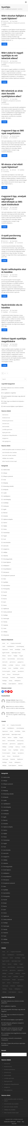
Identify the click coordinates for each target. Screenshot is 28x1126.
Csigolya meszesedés (16, 643)
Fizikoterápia (6, 532)
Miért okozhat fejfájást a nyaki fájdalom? (13, 17)
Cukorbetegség (7, 499)
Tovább (4, 44)
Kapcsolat (14, 1123)
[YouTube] (11, 691)
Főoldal (18, 1121)
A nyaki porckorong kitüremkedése (11, 237)
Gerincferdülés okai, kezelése (9, 452)
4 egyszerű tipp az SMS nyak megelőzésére (12, 132)
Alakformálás (6, 469)
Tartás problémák (7, 612)
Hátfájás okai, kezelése (7, 458)
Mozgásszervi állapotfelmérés (9, 435)
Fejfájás (5, 23)
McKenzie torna (6, 417)
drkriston (14, 170)
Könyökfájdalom (7, 569)
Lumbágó (10, 665)
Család (4, 493)
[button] (26, 2)
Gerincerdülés (5, 426)
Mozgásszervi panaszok (11, 9)
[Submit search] (25, 379)
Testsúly (5, 622)
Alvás (4, 479)
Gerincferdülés (6, 542)
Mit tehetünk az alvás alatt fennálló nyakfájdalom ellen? (12, 93)
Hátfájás (5, 552)
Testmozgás (6, 618)
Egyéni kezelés (5, 652)
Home (2, 9)
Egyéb (4, 509)
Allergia (5, 473)
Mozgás (4, 668)
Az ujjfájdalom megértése (9, 393)
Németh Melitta (15, 136)
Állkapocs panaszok (8, 476)
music (9, 668)
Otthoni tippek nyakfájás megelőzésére (13, 340)
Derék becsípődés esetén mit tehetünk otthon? (13, 449)
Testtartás (5, 625)
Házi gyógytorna (6, 441)
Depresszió (5, 649)
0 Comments (6, 26)
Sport (4, 602)
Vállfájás (5, 631)
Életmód (5, 512)
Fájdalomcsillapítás (8, 519)
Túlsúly (10, 680)
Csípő (3, 646)
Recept (5, 595)
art (7, 643)
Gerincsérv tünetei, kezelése (9, 455)
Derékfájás (5, 502)
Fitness (5, 529)
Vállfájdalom (17, 680)
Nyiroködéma (6, 585)
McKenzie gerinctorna (7, 420)
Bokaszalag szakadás (8, 486)
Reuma (5, 598)
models (23, 665)
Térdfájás (5, 615)
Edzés (23, 649)
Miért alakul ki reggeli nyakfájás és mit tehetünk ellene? (12, 55)
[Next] (7, 373)
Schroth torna (5, 423)
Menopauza (6, 572)
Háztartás (5, 555)
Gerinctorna (5, 414)
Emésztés (5, 516)
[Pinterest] (8, 691)
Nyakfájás (3, 24)
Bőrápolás (5, 489)
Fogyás (5, 536)
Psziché (5, 592)
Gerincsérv (5, 242)
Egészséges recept (16, 652)
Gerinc (4, 659)
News (4, 579)
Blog (23, 1121)
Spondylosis (21, 671)
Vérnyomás (6, 635)
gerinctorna (12, 662)
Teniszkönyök (16, 674)
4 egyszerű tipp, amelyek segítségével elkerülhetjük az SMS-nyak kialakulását (13, 200)
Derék (11, 649)
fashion (9, 655)
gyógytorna (20, 662)
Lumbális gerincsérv (7, 429)
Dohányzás (6, 506)
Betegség (5, 483)
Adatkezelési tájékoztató (10, 1121)
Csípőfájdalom (6, 496)
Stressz (5, 605)
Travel (4, 628)
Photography (6, 588)
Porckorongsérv (6, 671)
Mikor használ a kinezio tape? (9, 461)
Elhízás (4, 655)
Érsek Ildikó (14, 21)
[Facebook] (2, 691)
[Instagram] (5, 691)
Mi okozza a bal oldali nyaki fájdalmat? (12, 165)
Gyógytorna (10, 23)
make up (17, 665)
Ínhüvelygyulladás (7, 559)
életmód (20, 683)
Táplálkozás (6, 608)
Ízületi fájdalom (7, 562)
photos (22, 668)
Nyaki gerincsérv (6, 432)
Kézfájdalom (6, 565)
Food (4, 539)
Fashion (5, 522)
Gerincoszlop (20, 659)
